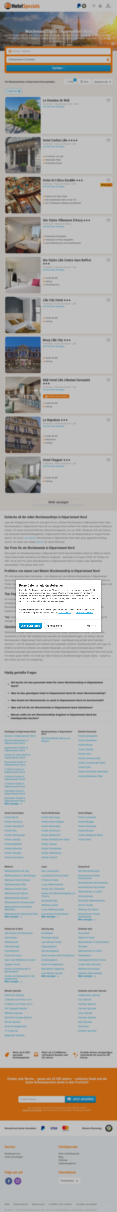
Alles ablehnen (54, 625)
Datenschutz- (64, 612)
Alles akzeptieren (30, 625)
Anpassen (91, 625)
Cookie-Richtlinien (84, 612)
